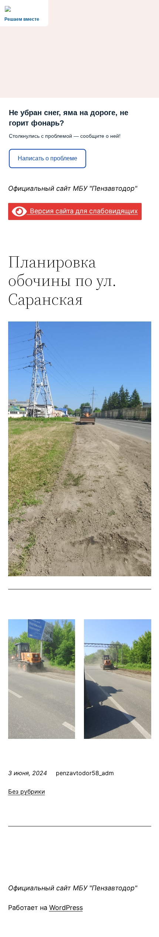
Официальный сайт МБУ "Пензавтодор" (72, 188)
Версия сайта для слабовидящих (82, 211)
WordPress (66, 907)
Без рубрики (26, 791)
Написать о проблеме (47, 158)
